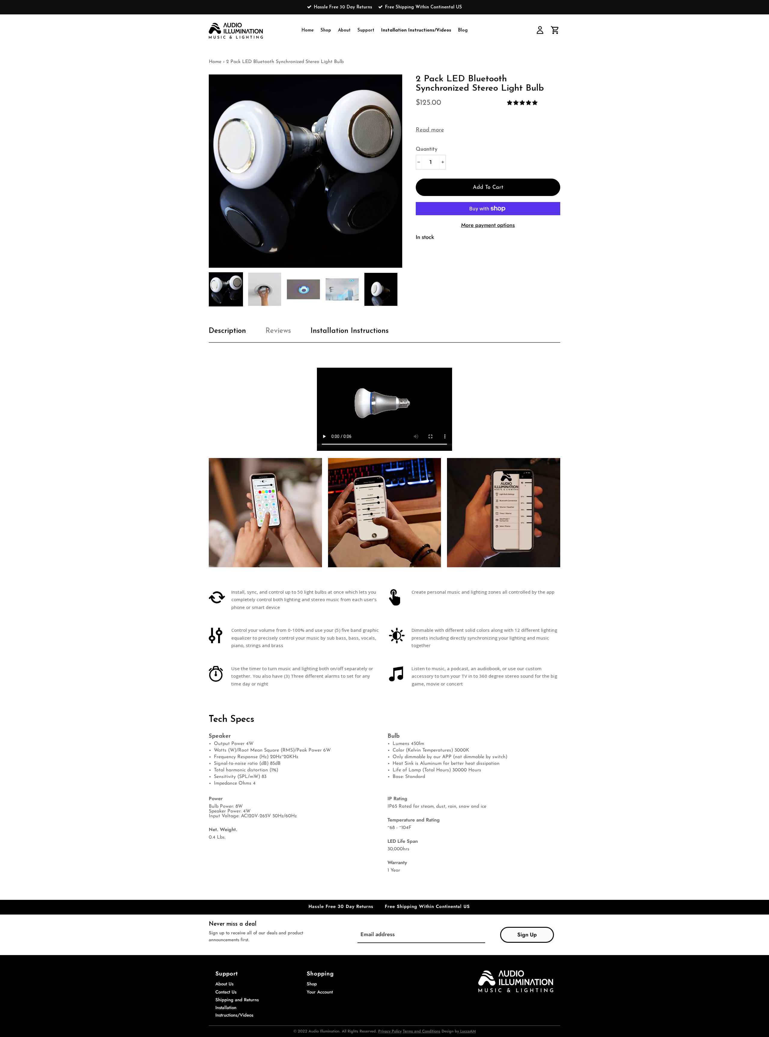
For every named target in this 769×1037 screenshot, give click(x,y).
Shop (326, 30)
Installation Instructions (350, 331)
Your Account (320, 992)
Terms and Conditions (421, 1031)
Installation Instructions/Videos (416, 30)
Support (365, 30)
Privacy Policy (390, 1031)
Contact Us (225, 992)
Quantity (426, 149)
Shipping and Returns (237, 999)
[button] (523, 103)
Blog (463, 30)
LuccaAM (467, 1031)
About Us (224, 984)
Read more (430, 130)
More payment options (488, 225)
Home (308, 30)
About (344, 30)
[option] (384, 7)
